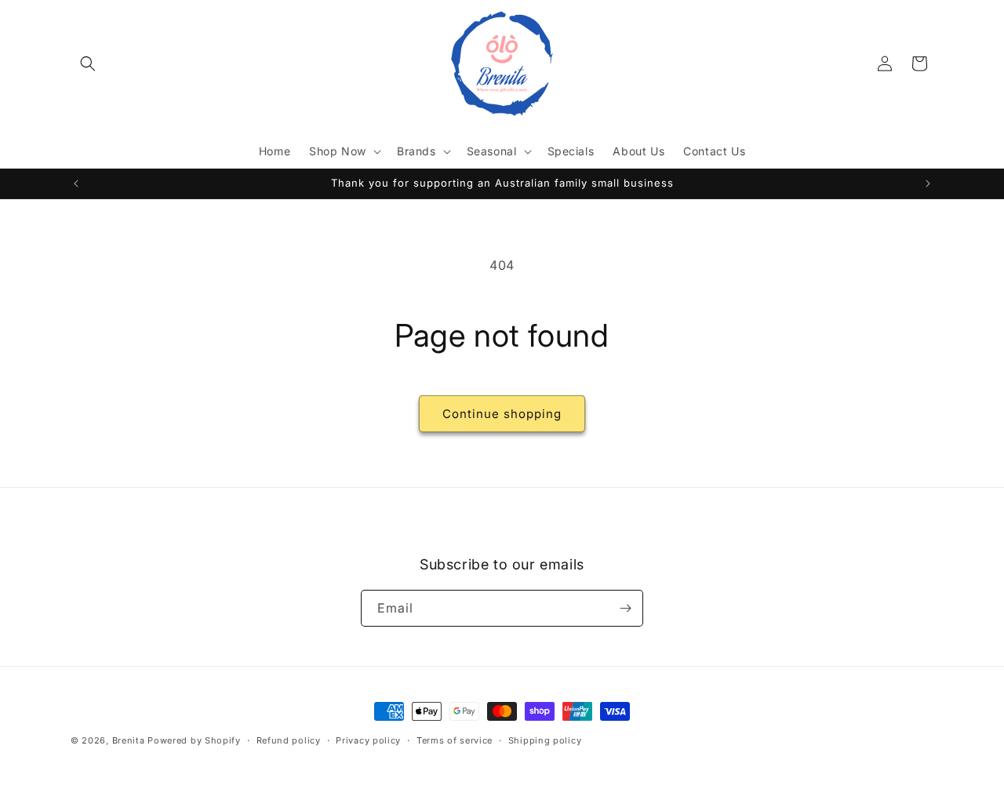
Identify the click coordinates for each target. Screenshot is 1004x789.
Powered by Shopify (194, 740)
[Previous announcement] (76, 183)
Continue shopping (502, 413)
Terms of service (455, 740)
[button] (88, 63)
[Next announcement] (928, 183)
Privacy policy (368, 740)
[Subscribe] (625, 608)
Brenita (130, 740)
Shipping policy (545, 740)
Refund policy (288, 740)
